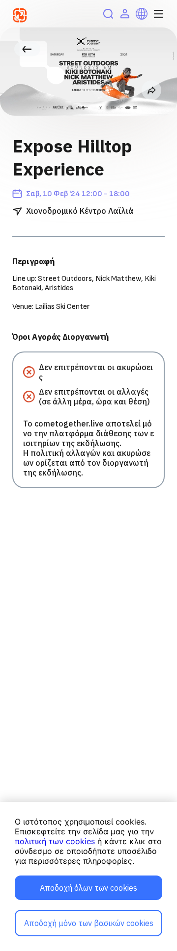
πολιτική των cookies (55, 841)
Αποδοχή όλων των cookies (88, 888)
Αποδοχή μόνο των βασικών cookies (88, 923)
